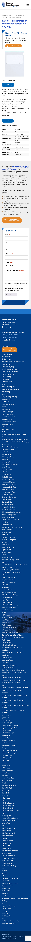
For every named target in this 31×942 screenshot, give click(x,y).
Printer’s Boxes (6, 452)
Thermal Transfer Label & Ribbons (12, 635)
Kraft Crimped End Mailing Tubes (12, 652)
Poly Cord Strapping (8, 803)
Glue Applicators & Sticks (10, 878)
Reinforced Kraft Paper (9, 753)
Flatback (4, 873)
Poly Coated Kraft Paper (9, 750)
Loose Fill (5, 535)
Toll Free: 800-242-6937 (10, 335)
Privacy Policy (5, 935)
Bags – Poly (5, 346)
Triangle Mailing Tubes (9, 514)
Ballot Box (5, 472)
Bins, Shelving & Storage (9, 397)
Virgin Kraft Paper (7, 770)
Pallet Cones (6, 575)
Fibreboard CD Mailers (9, 497)
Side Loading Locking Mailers (11, 512)
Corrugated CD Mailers (9, 484)
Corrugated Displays (8, 482)
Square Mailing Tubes (8, 509)
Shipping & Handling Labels (10, 632)
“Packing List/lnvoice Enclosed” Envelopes (15, 687)
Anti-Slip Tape (6, 846)
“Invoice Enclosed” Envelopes (11, 677)
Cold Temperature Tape (9, 856)
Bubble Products (7, 524)
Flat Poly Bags (6, 359)
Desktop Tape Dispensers (10, 858)
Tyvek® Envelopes (7, 610)
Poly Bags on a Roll (8, 374)
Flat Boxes (5, 432)
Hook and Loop (7, 891)
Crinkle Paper (6, 735)
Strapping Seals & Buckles (10, 818)
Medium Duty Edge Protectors (11, 572)
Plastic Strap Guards (8, 577)
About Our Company (8, 340)
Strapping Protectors (8, 580)
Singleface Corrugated (9, 539)
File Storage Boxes (8, 429)
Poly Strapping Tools (8, 805)
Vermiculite (5, 542)
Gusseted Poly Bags (8, 366)
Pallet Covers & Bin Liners (10, 371)
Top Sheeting (6, 391)
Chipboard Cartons (8, 547)
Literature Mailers (7, 504)
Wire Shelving (6, 409)
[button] (24, 53)
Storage (4, 407)
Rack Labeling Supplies (9, 404)
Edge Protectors (7, 562)
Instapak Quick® (7, 532)
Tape (3, 825)
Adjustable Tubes (7, 642)
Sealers (4, 384)
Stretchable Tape (7, 916)
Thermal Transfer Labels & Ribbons (13, 637)
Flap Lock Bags (6, 356)
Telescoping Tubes (7, 660)
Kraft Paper (5, 743)
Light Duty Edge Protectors (10, 570)
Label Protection (7, 896)
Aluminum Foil (6, 843)
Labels (4, 612)
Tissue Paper (6, 763)
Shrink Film (5, 775)
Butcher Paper (6, 730)
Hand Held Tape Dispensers (10, 883)
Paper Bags (5, 600)
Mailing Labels (6, 625)
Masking (4, 901)
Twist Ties (5, 394)
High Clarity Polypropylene (10, 369)
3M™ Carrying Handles (9, 833)
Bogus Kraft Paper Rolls (9, 728)
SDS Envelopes (6, 715)
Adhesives (5, 838)
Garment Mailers (7, 499)
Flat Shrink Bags (7, 780)
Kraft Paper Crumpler (8, 745)
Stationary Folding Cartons (10, 560)
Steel (3, 813)
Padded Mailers (7, 597)
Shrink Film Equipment (9, 785)
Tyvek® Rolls (6, 765)
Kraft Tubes (5, 655)
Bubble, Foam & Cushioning (10, 519)
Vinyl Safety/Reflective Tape (11, 921)
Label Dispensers (7, 620)
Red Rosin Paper (7, 755)
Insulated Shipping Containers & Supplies (15, 439)
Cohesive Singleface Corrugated (12, 527)
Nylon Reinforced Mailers (10, 595)
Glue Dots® (5, 881)
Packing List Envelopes (9, 665)
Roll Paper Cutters (7, 758)
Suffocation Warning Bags (10, 389)
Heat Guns (5, 783)
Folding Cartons (7, 552)
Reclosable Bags (7, 381)
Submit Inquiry (10, 295)
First (6, 242)
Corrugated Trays (7, 424)
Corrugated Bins (7, 399)
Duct (3, 868)
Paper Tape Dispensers (9, 906)
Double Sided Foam (8, 863)
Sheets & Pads (6, 454)
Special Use (5, 718)
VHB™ (3, 918)
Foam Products (7, 529)
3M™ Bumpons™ (7, 830)
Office (3, 903)
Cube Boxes (5, 427)
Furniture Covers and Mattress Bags (13, 361)
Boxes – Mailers (7, 469)
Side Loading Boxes (8, 457)
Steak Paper (5, 760)
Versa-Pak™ (5, 545)
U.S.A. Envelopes (7, 723)
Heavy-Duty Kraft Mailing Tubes (12, 647)
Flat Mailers (5, 587)
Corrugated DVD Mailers (9, 487)
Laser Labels (6, 622)
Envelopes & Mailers (8, 582)
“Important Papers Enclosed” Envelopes (14, 680)
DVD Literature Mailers (9, 492)
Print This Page (8, 85)
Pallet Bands (6, 798)
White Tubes (5, 662)
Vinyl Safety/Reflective (9, 923)
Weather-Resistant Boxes (10, 464)
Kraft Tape (5, 893)
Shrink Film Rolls (7, 788)
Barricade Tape (6, 848)
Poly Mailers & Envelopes (10, 605)
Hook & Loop (6, 888)
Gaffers (4, 876)
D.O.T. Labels (6, 615)
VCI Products (6, 768)
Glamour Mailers (7, 590)
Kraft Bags (5, 650)
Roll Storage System (8, 537)
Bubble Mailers (6, 585)
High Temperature (7, 886)
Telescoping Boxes (7, 462)
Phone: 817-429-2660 (9, 337)
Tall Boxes (5, 459)
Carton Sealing (6, 853)
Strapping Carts (6, 815)
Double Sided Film (7, 861)
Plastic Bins (5, 402)
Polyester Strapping (8, 808)
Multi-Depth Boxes (8, 449)
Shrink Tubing (6, 793)
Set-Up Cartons (7, 557)
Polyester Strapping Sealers (10, 810)
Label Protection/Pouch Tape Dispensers (15, 898)
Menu (27, 5)
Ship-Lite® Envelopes (9, 607)
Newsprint (5, 748)
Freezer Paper (6, 738)
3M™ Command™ (7, 835)
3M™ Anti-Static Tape (8, 828)
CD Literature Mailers (8, 479)
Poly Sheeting (6, 376)
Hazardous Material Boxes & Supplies (14, 434)
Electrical (4, 871)
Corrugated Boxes (7, 419)
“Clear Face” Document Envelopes (13, 670)
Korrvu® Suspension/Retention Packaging (15, 442)
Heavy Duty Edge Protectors (11, 567)
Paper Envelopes (7, 602)
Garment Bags (6, 364)
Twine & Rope (6, 823)
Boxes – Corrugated (8, 412)
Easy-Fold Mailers (7, 494)
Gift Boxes (5, 555)
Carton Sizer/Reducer (8, 417)
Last (6, 249)
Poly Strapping (6, 908)
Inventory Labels (7, 617)
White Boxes (6, 467)
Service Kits (5, 790)
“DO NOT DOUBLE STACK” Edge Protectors (15, 565)
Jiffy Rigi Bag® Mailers (9, 592)
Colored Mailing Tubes (9, 645)
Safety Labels (6, 630)
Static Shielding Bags (8, 387)
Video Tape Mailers (8, 517)
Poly (3, 800)
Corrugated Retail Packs (9, 422)
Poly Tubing (5, 379)
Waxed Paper (6, 773)
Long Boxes (5, 444)
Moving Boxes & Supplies (10, 447)
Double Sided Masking (9, 866)
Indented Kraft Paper (8, 740)
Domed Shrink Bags (8, 778)
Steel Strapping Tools (8, 820)
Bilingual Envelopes (8, 667)
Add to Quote (8, 121)
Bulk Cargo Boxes (7, 414)
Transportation (6, 720)
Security (4, 911)
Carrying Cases (6, 474)
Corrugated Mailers (8, 489)
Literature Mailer (7, 502)
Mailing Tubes (6, 640)
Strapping (5, 795)
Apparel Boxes (6, 550)
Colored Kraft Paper (8, 733)
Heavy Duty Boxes (8, 437)
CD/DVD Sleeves (7, 477)
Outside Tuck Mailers (8, 507)
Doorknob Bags (7, 354)
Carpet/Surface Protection (10, 850)
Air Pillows (5, 522)
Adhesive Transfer (7, 840)
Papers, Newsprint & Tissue (10, 725)
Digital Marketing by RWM (9, 938)
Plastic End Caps (7, 657)
